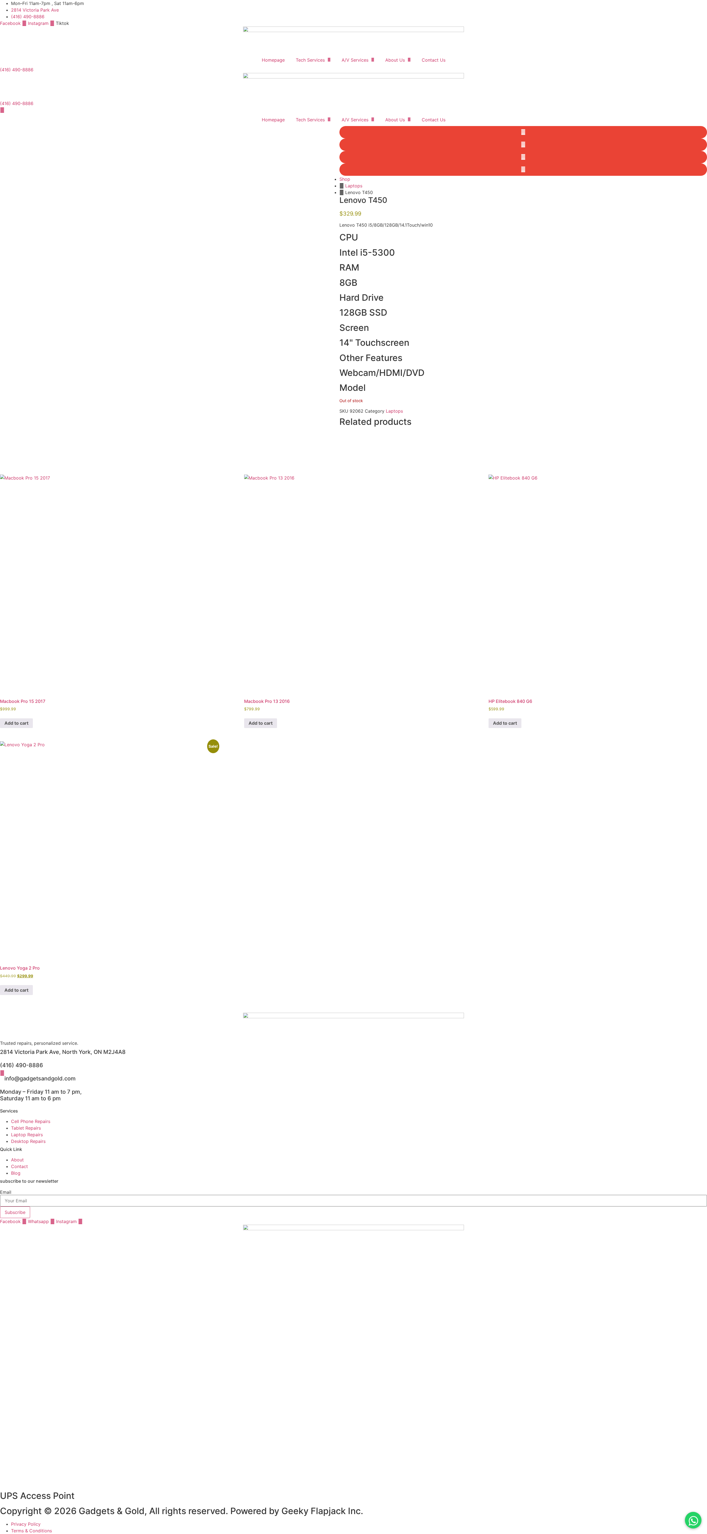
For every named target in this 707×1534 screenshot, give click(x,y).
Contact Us (433, 60)
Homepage (273, 60)
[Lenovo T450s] (169, 296)
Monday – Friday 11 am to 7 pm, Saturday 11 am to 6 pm (41, 1095)
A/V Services (355, 60)
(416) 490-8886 (21, 1065)
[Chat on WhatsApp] (693, 1520)
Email (5, 1192)
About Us (395, 60)
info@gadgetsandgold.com (40, 1078)
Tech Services (310, 60)
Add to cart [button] (16, 723)
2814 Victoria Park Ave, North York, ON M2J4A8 (63, 1052)
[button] (523, 132)
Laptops (353, 186)
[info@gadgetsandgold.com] (2, 1073)
